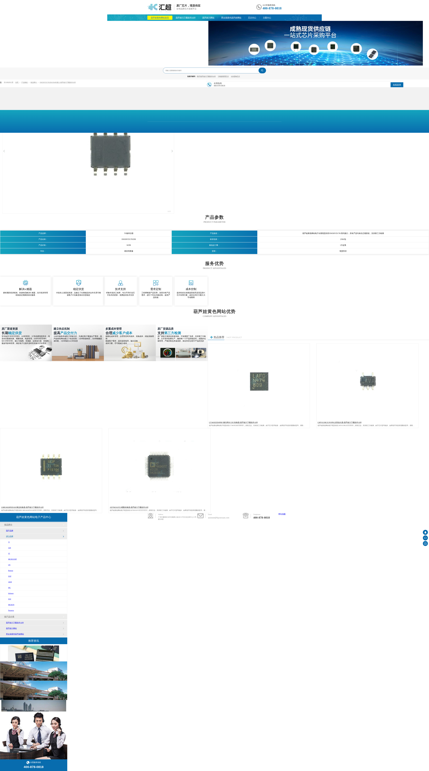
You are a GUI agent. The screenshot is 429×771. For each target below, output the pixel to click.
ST (9, 553)
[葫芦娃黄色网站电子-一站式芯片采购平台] (315, 65)
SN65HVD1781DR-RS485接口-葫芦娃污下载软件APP (58, 82)
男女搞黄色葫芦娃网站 (231, 18)
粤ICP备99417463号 (200, 528)
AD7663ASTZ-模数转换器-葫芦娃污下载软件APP (129, 507)
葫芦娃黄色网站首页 (160, 18)
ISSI (9, 599)
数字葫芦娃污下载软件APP (206, 76)
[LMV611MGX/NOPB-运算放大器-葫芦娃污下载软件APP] (367, 381)
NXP (9, 576)
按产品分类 (9, 617)
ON (9, 565)
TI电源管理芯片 (223, 76)
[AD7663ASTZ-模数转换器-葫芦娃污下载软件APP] (160, 466)
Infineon (11, 593)
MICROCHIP (12, 559)
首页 (17, 82)
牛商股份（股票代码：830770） (227, 528)
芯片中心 (252, 18)
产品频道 (24, 82)
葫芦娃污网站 (208, 18)
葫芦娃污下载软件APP (186, 18)
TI (9, 542)
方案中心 (267, 18)
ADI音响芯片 (235, 76)
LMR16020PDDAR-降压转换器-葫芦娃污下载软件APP (22, 507)
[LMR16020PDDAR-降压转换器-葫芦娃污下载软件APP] (51, 466)
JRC (9, 588)
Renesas (10, 570)
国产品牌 (9, 531)
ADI (9, 548)
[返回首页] (425, 543)
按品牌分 (33, 82)
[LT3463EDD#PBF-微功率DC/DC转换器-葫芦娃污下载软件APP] (259, 381)
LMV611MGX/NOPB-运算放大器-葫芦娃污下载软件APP (340, 422)
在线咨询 (397, 85)
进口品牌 (9, 536)
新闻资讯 (155, 24)
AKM (10, 582)
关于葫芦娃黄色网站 (175, 24)
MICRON (11, 605)
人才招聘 (195, 24)
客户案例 (383, 518)
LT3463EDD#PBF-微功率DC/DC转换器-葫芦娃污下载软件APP (233, 422)
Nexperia (11, 610)
